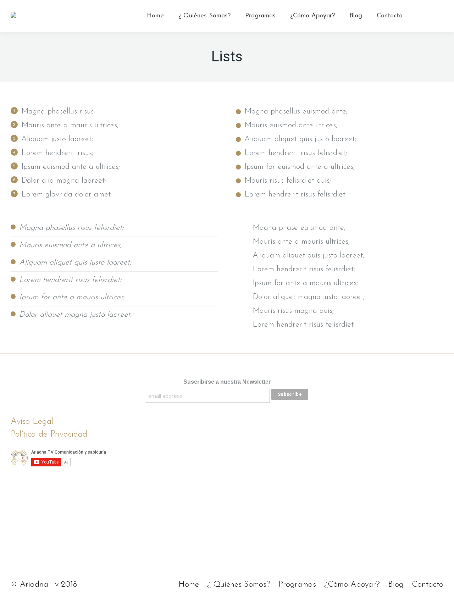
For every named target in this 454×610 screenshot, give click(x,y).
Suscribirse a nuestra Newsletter (227, 382)
